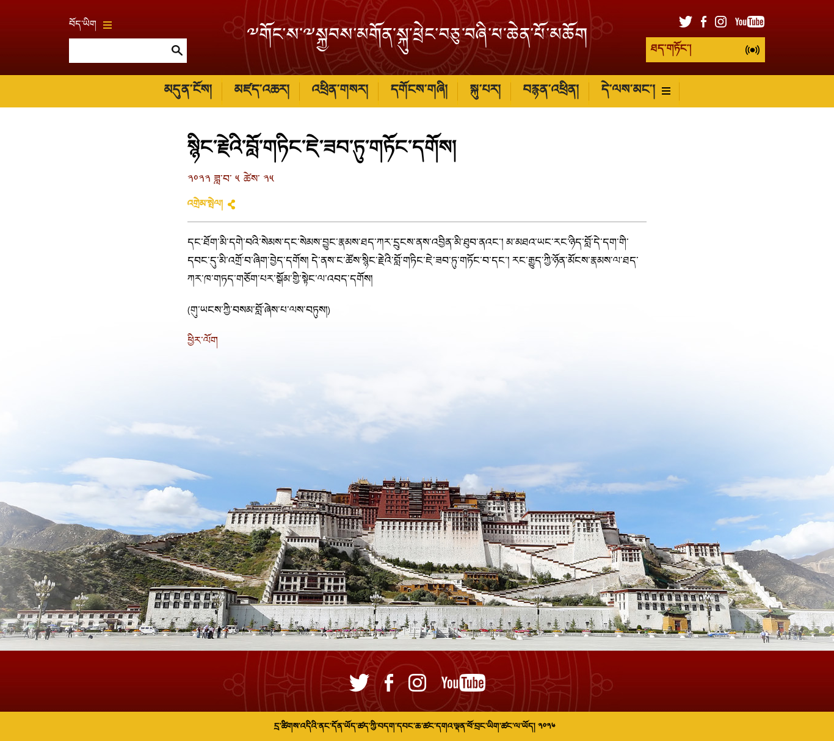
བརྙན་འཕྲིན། (551, 90)
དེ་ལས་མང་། (628, 90)
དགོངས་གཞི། (419, 90)
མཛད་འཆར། (261, 90)
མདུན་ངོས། (188, 90)
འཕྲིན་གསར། (340, 90)
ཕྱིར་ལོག (202, 341)
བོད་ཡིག (82, 25)
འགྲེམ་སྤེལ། (205, 204)
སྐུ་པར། (485, 90)
